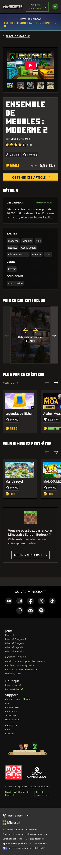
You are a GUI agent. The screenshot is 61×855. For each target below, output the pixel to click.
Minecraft (9, 635)
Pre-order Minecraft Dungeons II (27, 24)
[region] (30, 335)
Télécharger (11, 715)
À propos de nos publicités (15, 843)
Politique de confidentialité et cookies (20, 829)
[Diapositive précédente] (47, 382)
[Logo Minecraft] (14, 7)
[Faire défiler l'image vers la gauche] (7, 335)
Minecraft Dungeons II (15, 639)
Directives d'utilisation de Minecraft (17, 794)
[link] (8, 601)
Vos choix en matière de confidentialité (26, 848)
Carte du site (11, 711)
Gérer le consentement (43, 794)
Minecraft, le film (13, 673)
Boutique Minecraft (14, 689)
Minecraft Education (14, 651)
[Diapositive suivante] (56, 382)
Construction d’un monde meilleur (21, 669)
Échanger (9, 733)
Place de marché (18, 36)
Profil (7, 729)
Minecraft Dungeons (15, 643)
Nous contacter (12, 719)
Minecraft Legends (14, 647)
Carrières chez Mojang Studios (19, 665)
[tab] (10, 85)
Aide (7, 703)
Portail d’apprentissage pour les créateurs (25, 661)
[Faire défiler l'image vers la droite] (54, 335)
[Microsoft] (11, 822)
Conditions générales (12, 838)
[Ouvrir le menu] (55, 6)
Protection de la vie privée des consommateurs (25, 834)
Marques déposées (35, 838)
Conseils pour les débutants (18, 699)
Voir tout (9, 382)
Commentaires (12, 707)
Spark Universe (20, 139)
